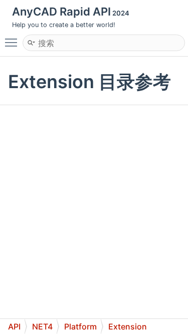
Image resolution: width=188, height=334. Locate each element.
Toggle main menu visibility (13, 42)
